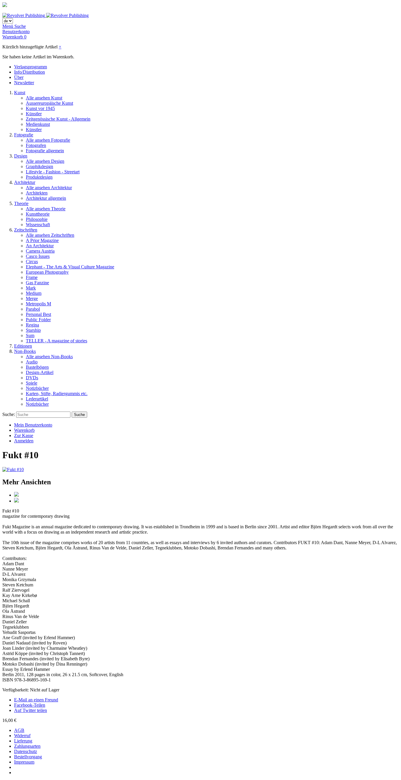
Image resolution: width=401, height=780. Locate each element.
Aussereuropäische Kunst (49, 103)
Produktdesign (39, 177)
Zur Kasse (23, 435)
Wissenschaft (38, 224)
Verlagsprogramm (30, 66)
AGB (19, 730)
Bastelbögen (37, 367)
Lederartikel (37, 398)
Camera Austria (40, 250)
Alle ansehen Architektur (49, 187)
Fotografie (23, 134)
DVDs (32, 377)
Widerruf (22, 735)
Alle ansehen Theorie (45, 208)
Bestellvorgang (28, 756)
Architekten (37, 192)
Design (20, 155)
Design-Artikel (39, 372)
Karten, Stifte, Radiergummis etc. (56, 393)
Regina (32, 324)
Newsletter (24, 82)
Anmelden (23, 440)
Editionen (23, 346)
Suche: (8, 414)
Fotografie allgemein (45, 150)
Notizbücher (37, 388)
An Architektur (40, 245)
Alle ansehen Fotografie (48, 140)
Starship (33, 330)
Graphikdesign (39, 166)
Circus (32, 261)
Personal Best (38, 314)
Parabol (33, 309)
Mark (31, 287)
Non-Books (25, 351)
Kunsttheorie (38, 214)
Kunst (19, 92)
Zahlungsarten (27, 746)
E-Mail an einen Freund (36, 699)
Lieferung (23, 740)
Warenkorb (24, 430)
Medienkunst (38, 124)
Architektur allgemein (46, 198)
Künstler (34, 113)
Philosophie (37, 219)
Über (18, 77)
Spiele (31, 382)
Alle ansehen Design (45, 161)
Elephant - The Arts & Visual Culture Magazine (70, 266)
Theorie (21, 203)
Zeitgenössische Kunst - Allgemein (58, 118)
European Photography (47, 272)
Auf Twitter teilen (30, 710)
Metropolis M (38, 303)
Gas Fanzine (37, 282)
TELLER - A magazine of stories (56, 340)
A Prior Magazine (42, 240)
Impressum (24, 761)
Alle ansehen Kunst (44, 97)
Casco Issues (38, 256)
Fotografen (36, 145)
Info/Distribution (29, 72)
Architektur (24, 182)
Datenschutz (25, 751)
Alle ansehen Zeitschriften (50, 235)
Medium (33, 293)
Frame (32, 277)
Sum (30, 335)
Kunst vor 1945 (40, 108)
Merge (32, 298)
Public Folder (38, 319)
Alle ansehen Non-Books (49, 356)
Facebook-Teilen (29, 705)
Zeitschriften (25, 229)
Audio (32, 361)
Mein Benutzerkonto (33, 424)
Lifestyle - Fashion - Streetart (53, 171)
